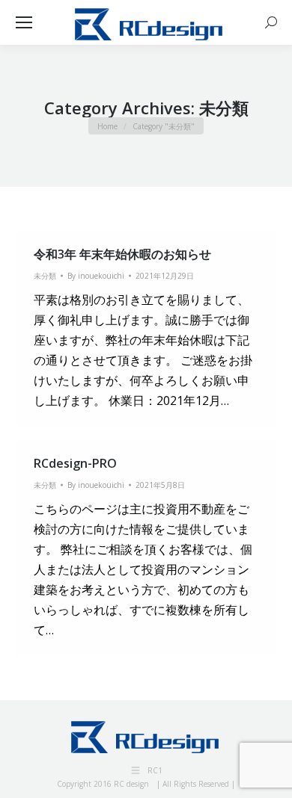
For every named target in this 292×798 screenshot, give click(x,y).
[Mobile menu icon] (24, 22)
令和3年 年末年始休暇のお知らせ (122, 254)
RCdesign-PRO (75, 463)
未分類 (45, 275)
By (95, 275)
